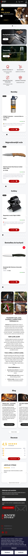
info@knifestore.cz (8, 525)
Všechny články (14, 431)
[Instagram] (6, 532)
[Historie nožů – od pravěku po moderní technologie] (9, 397)
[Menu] (26, 1)
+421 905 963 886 (8, 528)
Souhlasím (20, 552)
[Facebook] (2, 532)
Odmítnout (7, 552)
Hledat (25, 5)
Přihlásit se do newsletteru (8, 507)
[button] (1, 15)
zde (25, 544)
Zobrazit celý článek (9, 424)
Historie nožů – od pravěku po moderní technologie (9, 404)
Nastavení (14, 548)
